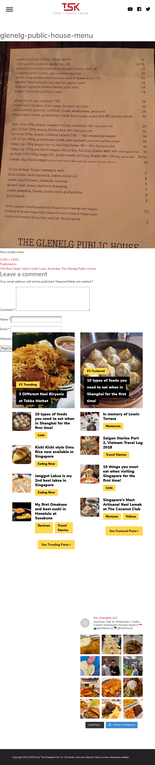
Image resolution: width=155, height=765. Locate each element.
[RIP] (111, 666)
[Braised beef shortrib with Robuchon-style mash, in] (111, 709)
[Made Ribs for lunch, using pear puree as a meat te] (133, 709)
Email (4, 329)
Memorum (113, 426)
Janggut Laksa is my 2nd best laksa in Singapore (53, 480)
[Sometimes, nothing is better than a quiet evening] (90, 687)
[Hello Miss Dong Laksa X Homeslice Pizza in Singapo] (111, 644)
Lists (41, 435)
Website (5, 338)
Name (5, 319)
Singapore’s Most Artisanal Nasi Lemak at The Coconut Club (122, 504)
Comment (7, 309)
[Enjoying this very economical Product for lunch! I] (133, 687)
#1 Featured (96, 371)
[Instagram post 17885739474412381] (133, 666)
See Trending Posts (56, 544)
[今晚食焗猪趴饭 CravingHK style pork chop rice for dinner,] (111, 687)
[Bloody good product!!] (90, 709)
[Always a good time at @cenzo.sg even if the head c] (133, 644)
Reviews (44, 525)
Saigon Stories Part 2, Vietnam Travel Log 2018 (123, 442)
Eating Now (46, 463)
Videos (131, 516)
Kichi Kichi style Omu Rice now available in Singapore (54, 451)
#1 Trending (28, 384)
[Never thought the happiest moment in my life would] (90, 666)
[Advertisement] (77, 581)
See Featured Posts (123, 531)
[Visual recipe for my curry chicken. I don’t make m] (90, 644)
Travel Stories (63, 528)
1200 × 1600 (9, 259)
